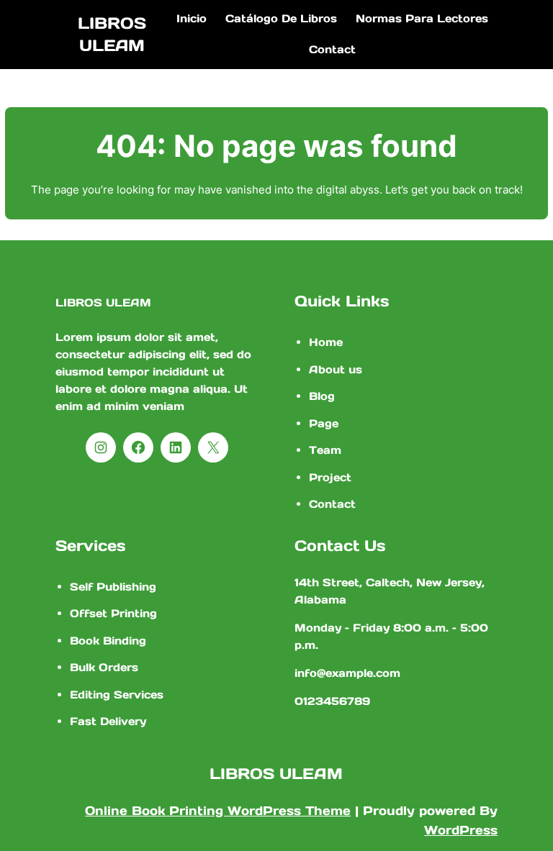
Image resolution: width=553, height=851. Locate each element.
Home (326, 342)
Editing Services (116, 694)
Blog (322, 396)
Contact (332, 504)
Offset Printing (113, 613)
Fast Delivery (108, 721)
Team (325, 450)
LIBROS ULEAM (103, 302)
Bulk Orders (104, 667)
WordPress (461, 830)
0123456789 (332, 701)
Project (330, 477)
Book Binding (108, 640)
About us (335, 369)
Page (323, 423)
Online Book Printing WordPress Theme (218, 811)
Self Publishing (113, 586)
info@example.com (347, 673)
